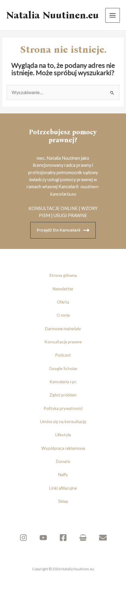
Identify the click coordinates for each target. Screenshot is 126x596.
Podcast (63, 354)
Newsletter (63, 288)
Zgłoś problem (63, 394)
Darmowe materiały (63, 328)
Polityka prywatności (63, 408)
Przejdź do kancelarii (58, 229)
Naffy (63, 474)
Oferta (63, 301)
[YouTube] (43, 537)
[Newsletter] (103, 537)
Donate (63, 461)
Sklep (63, 501)
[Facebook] (63, 537)
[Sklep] (83, 537)
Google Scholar (63, 368)
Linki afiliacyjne (63, 488)
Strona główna (63, 275)
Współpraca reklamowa (63, 448)
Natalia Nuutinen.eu (52, 15)
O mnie (63, 315)
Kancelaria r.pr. (63, 381)
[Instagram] (23, 537)
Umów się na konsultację (63, 421)
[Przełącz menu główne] (112, 15)
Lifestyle (63, 434)
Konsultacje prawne (63, 341)
